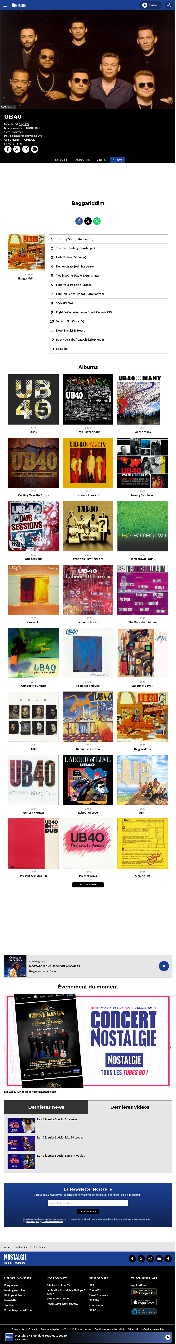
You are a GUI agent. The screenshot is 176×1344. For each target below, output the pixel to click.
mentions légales (32, 1222)
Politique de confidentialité (109, 1329)
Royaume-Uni (34, 135)
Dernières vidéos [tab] (129, 1107)
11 (20, 124)
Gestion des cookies (153, 1329)
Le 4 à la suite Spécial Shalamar (57, 1119)
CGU (65, 1329)
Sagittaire (17, 131)
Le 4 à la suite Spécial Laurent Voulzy (61, 1155)
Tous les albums (88, 884)
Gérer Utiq (133, 1329)
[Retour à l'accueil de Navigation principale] (19, 5)
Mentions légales (50, 1329)
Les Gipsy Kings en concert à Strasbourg (30, 1091)
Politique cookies (81, 1329)
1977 (26, 124)
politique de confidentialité (52, 1222)
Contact (32, 1329)
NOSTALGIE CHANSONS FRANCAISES (54, 966)
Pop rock (29, 139)
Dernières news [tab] (46, 1107)
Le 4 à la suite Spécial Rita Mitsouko (60, 1137)
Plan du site (18, 1329)
